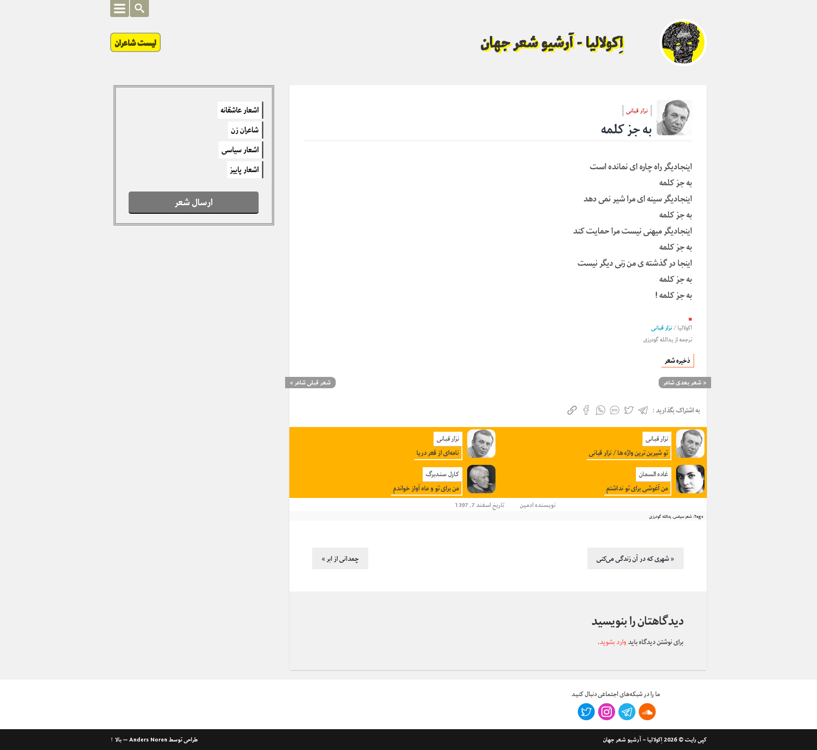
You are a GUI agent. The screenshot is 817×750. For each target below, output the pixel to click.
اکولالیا (685, 328)
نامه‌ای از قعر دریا (438, 452)
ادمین (527, 505)
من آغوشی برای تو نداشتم (637, 488)
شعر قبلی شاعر (313, 382)
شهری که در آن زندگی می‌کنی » (635, 558)
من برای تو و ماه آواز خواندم (426, 488)
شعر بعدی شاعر (682, 382)
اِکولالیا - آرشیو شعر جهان (552, 42)
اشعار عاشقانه (240, 110)
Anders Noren (148, 739)
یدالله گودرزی (658, 339)
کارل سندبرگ (442, 474)
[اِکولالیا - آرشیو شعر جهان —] (683, 42)
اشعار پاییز (244, 169)
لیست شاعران (135, 42)
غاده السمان (653, 474)
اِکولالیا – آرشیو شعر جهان (632, 739)
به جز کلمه (626, 129)
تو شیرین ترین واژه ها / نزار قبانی (628, 452)
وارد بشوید (613, 641)
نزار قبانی (637, 110)
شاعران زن (245, 130)
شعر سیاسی (682, 516)
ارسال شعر (194, 202)
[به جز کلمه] (674, 117)
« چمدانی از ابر (340, 558)
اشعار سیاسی (240, 149)
